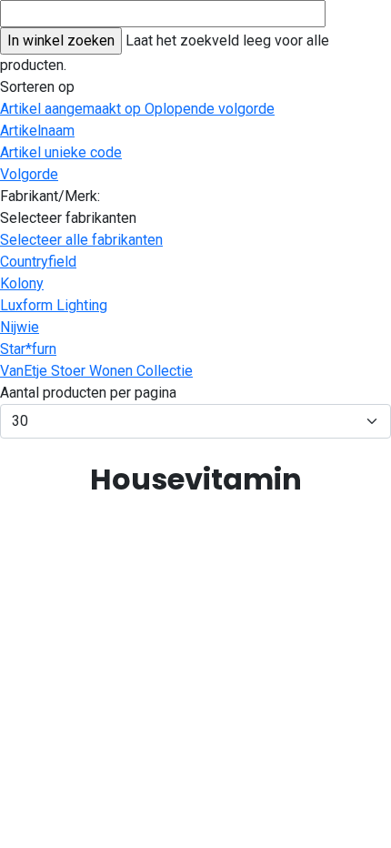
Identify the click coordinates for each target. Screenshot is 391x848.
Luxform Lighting (53, 305)
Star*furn (28, 349)
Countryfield (38, 261)
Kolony (22, 283)
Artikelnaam (37, 130)
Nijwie (19, 327)
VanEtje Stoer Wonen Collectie (96, 370)
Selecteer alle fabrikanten (81, 239)
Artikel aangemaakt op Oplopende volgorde (137, 108)
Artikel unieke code (61, 152)
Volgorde (29, 174)
